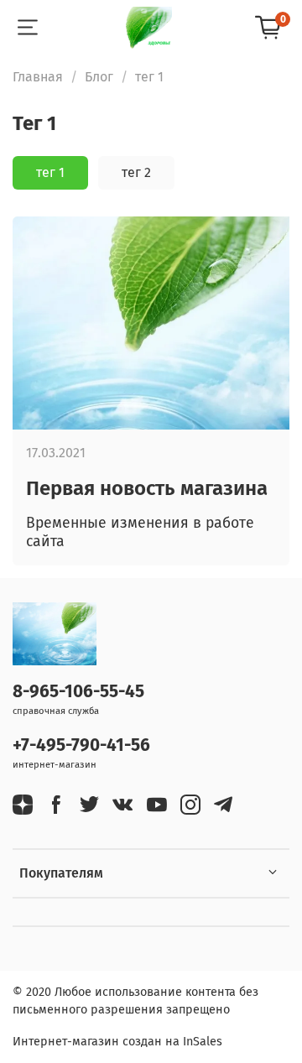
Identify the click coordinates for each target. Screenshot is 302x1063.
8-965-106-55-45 (78, 691)
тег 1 (50, 172)
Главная (38, 77)
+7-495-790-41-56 (81, 745)
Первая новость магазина (147, 488)
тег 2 (136, 172)
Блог (99, 77)
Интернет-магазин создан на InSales (117, 1041)
